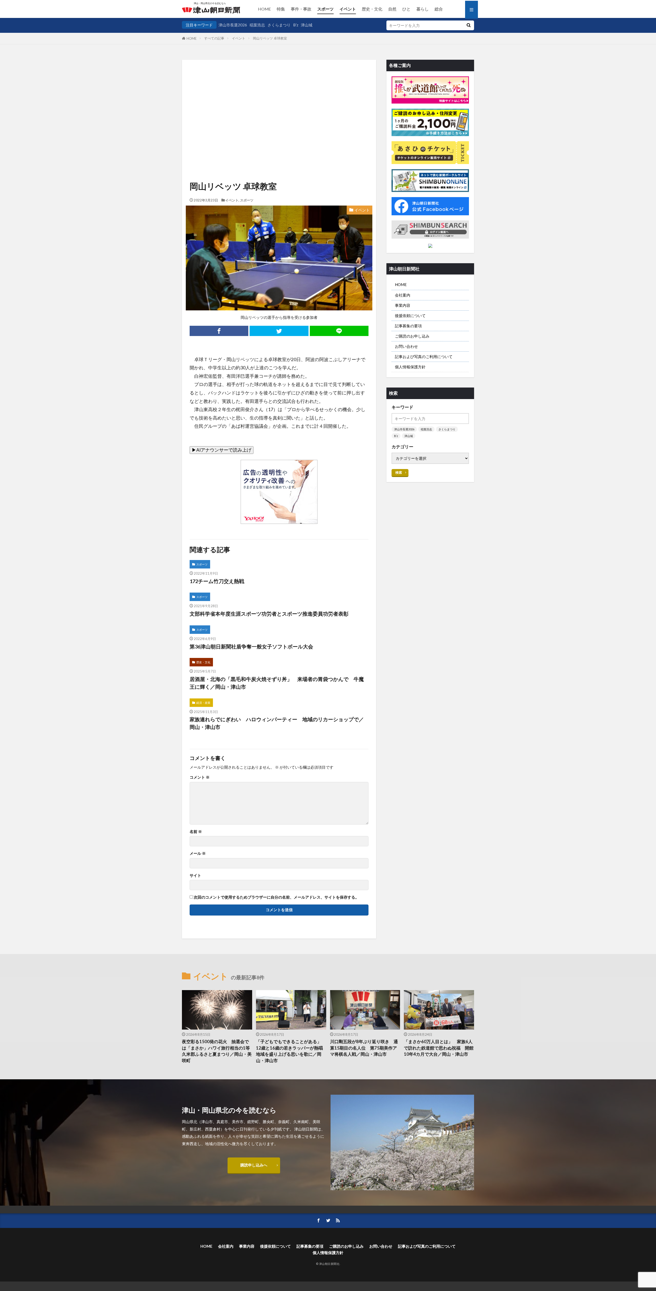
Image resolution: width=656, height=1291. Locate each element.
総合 (439, 8)
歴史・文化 (372, 8)
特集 (281, 8)
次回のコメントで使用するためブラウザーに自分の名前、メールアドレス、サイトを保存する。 (276, 897)
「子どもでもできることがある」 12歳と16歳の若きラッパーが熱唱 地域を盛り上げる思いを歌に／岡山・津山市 (291, 1051)
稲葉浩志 (257, 25)
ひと (406, 8)
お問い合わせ (406, 346)
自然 (392, 8)
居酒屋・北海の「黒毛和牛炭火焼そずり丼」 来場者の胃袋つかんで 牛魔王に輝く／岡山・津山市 (277, 683)
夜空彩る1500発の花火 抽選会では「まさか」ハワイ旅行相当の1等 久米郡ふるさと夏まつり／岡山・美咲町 (217, 1051)
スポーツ (325, 8)
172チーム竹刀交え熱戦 (217, 581)
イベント (348, 8)
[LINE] (339, 331)
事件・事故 (301, 8)
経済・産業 (203, 702)
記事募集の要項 (408, 325)
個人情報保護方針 (410, 366)
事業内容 (402, 305)
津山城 (306, 25)
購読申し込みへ (253, 1165)
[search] (468, 25)
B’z (295, 25)
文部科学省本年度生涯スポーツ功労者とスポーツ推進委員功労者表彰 (269, 614)
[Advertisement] (279, 104)
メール (198, 853)
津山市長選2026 (233, 25)
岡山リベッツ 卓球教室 (270, 38)
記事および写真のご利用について (424, 356)
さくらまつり (279, 25)
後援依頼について (410, 315)
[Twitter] (279, 331)
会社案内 (402, 295)
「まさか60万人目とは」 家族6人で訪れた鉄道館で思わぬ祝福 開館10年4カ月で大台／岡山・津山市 (439, 1048)
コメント (200, 777)
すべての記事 (214, 38)
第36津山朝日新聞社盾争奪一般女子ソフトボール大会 (251, 646)
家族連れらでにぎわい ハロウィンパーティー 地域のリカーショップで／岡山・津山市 (277, 723)
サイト (195, 875)
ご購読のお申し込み (412, 336)
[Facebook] (219, 331)
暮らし (422, 8)
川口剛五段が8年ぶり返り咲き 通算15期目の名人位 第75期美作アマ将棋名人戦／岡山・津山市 (364, 1048)
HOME (264, 8)
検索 (398, 472)
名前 (196, 831)
